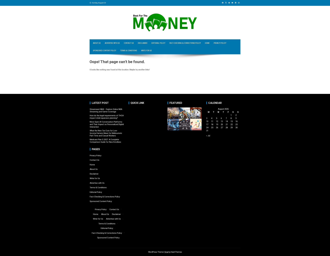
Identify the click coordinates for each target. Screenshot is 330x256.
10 (207, 121)
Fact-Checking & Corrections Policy (185, 43)
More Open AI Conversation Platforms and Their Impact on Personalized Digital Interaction (107, 124)
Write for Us (146, 50)
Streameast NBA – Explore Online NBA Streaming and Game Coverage (106, 110)
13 (222, 121)
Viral (166, 252)
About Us (97, 43)
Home (207, 43)
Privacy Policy (220, 43)
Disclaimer (142, 43)
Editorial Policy (158, 43)
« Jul (208, 136)
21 (227, 124)
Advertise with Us (112, 43)
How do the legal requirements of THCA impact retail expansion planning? (107, 116)
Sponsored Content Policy (104, 50)
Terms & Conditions (128, 50)
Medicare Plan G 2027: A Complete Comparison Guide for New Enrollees (105, 140)
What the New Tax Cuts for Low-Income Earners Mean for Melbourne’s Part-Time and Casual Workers (106, 133)
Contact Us (129, 43)
